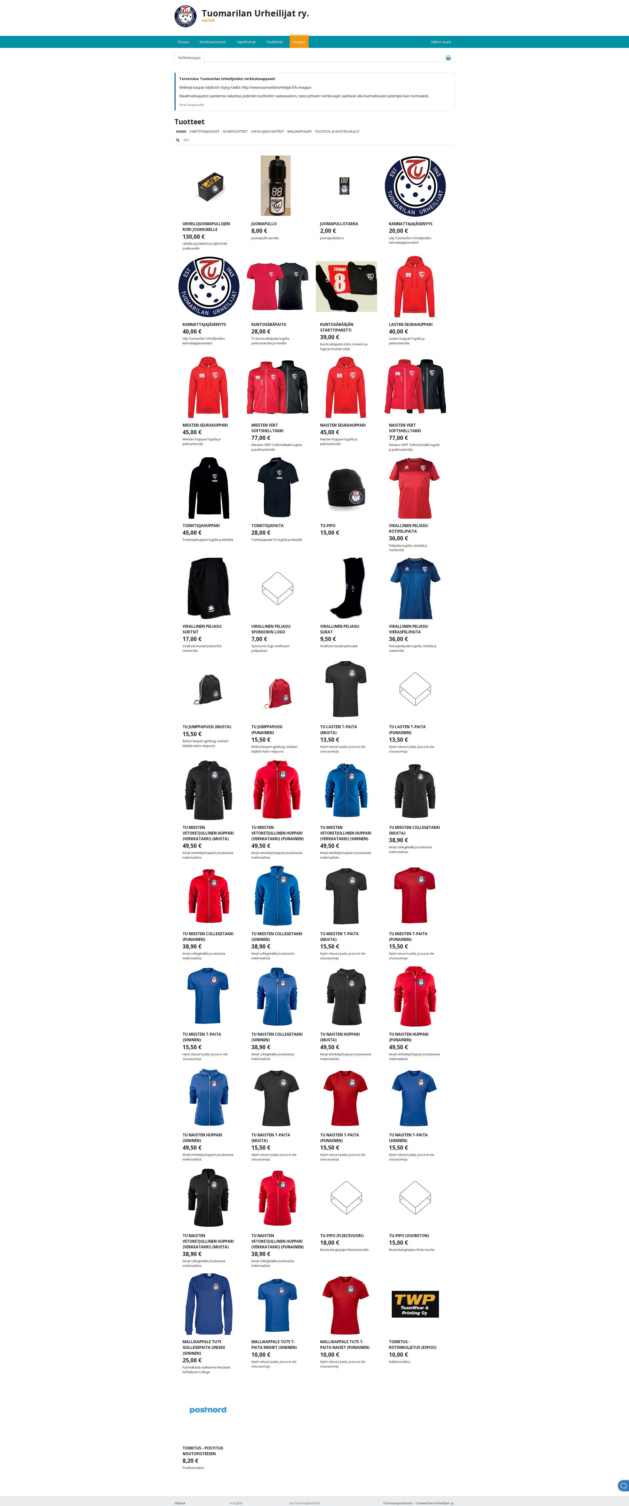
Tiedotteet (274, 42)
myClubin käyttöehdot (304, 1503)
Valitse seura (441, 42)
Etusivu (183, 42)
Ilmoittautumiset (213, 42)
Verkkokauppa (189, 57)
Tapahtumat (246, 42)
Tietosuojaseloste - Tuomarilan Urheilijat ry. (419, 1503)
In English (236, 1503)
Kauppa (299, 42)
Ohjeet (180, 1503)
